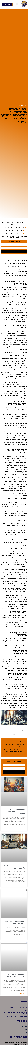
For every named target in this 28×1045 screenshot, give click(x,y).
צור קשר (25, 1032)
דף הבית (25, 104)
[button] (17, 4)
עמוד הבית (24, 1026)
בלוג (22, 104)
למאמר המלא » (22, 829)
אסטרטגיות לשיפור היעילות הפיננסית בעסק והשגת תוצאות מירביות (15, 811)
